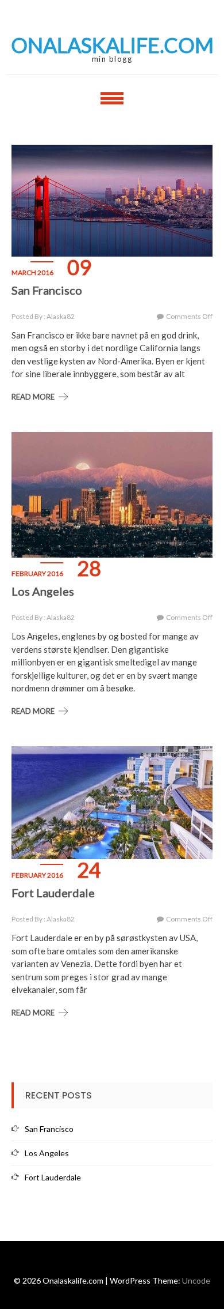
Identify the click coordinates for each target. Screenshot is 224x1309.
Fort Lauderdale (53, 893)
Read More (33, 396)
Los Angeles (42, 591)
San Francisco (46, 290)
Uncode (196, 1280)
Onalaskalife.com (112, 45)
